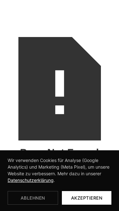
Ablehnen (33, 198)
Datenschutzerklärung (31, 180)
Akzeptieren (86, 198)
